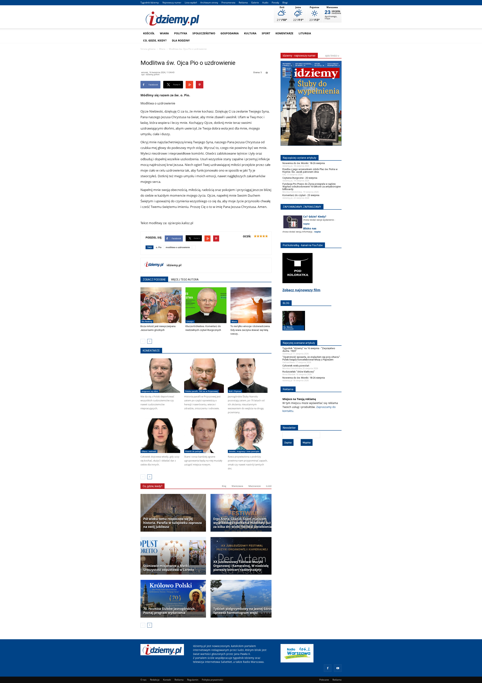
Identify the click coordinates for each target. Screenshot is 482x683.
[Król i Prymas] (248, 375)
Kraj (224, 486)
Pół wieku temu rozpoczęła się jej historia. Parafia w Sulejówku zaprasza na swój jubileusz (172, 523)
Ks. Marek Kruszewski (289, 328)
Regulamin (192, 679)
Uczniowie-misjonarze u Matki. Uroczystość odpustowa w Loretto (168, 568)
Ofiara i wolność (149, 451)
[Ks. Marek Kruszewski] (293, 324)
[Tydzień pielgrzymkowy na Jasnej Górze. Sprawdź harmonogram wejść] (243, 599)
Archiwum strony (209, 2)
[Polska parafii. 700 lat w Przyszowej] (204, 375)
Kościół (149, 33)
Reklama (243, 2)
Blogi (285, 2)
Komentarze (284, 33)
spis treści (331, 55)
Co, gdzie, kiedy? (155, 40)
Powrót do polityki (193, 451)
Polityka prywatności (212, 679)
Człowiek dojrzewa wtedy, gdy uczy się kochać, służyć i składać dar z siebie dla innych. (159, 460)
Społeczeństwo (203, 33)
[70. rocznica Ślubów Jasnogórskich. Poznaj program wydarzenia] (173, 599)
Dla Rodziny (181, 40)
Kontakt (167, 679)
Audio (265, 2)
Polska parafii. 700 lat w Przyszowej (201, 391)
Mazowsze (255, 486)
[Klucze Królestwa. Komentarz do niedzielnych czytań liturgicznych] (206, 305)
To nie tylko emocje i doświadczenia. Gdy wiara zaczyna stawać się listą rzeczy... (250, 330)
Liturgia (305, 33)
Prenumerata (228, 2)
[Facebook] (327, 668)
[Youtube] (338, 668)
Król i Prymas (235, 391)
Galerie (255, 2)
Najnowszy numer (171, 2)
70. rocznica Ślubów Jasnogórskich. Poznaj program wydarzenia (169, 611)
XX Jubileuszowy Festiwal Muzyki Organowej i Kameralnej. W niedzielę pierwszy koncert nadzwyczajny (240, 566)
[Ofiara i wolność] (160, 435)
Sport (266, 33)
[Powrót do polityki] (204, 435)
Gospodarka (229, 33)
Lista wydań (191, 2)
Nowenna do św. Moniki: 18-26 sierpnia (303, 163)
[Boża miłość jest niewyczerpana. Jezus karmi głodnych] (161, 305)
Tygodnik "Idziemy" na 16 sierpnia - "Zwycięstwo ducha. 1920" (308, 349)
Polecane (324, 679)
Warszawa (237, 486)
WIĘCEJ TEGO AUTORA (185, 279)
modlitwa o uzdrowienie (178, 247)
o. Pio (159, 247)
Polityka (180, 33)
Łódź (269, 486)
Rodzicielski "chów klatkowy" (298, 371)
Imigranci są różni (150, 391)
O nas (143, 679)
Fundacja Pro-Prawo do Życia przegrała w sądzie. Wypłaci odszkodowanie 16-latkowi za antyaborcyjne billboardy (311, 186)
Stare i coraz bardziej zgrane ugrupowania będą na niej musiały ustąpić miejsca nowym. (203, 460)
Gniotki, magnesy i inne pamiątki (244, 451)
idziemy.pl (174, 265)
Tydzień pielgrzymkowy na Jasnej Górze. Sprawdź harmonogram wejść (243, 611)
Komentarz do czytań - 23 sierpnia (300, 195)
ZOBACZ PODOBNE (154, 279)
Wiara (164, 33)
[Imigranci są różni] (160, 375)
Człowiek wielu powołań (295, 365)
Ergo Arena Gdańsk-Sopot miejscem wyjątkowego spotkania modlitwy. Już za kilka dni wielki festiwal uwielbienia (242, 523)
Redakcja (154, 679)
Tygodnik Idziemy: (149, 2)
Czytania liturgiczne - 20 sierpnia (299, 177)
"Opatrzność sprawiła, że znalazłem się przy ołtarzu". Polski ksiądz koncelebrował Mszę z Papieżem (311, 358)
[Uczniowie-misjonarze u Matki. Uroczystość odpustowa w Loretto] (173, 556)
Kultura (250, 33)
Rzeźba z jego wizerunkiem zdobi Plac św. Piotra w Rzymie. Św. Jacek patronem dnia (310, 170)
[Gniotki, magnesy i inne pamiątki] (248, 435)
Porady (275, 2)
